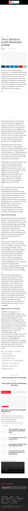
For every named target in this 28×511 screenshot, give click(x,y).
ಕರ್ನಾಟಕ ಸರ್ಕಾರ (5, 363)
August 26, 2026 (9, 413)
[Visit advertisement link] (14, 103)
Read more (6, 425)
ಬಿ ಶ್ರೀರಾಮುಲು (5, 365)
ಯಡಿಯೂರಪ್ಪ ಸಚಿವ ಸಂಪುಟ (7, 368)
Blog (18, 496)
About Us (12, 496)
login (6, 460)
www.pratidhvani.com (9, 505)
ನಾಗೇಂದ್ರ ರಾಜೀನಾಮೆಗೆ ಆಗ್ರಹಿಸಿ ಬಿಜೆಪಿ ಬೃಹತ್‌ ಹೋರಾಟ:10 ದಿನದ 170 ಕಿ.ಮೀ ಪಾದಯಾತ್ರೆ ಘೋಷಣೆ (17, 452)
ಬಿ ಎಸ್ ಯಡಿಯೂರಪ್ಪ (15, 363)
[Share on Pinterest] (21, 66)
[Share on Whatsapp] (3, 66)
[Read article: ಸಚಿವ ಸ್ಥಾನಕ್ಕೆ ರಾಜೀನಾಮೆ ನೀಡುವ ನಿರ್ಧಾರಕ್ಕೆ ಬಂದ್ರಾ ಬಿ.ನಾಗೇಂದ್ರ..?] (4, 439)
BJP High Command (7, 353)
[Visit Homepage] (14, 2)
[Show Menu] (1, 2)
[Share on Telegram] (12, 66)
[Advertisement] (14, 19)
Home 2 (8, 499)
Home (2, 36)
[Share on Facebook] (8, 66)
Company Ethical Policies (7, 498)
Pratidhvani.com (4, 503)
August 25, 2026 (12, 447)
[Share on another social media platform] (25, 66)
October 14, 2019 (12, 48)
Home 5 (3, 501)
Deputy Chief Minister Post (8, 356)
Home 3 (13, 499)
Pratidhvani (15, 501)
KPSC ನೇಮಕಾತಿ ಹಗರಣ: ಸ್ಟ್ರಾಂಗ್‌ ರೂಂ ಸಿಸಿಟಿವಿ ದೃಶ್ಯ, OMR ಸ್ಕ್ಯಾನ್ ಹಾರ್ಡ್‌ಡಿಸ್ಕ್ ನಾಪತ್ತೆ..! (17, 431)
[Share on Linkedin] (17, 66)
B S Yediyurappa (9, 351)
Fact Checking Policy (20, 498)
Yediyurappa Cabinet (7, 360)
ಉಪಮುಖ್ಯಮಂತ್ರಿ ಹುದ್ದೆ (18, 360)
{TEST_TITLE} (4, 496)
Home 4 (19, 499)
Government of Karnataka (8, 358)
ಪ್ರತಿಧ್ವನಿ (3, 413)
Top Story (5, 406)
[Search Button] (26, 2)
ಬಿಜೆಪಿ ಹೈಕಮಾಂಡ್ (13, 365)
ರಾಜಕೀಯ (7, 36)
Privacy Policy (14, 503)
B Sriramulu (18, 351)
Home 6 (8, 501)
